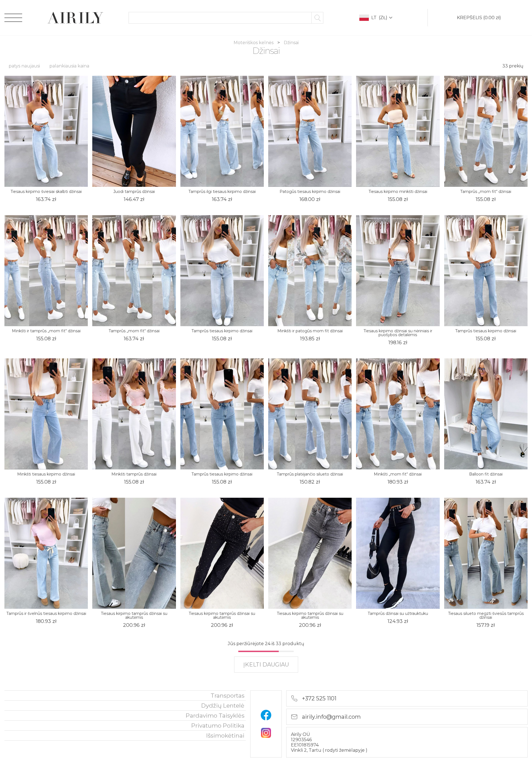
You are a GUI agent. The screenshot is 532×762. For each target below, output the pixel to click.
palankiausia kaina (69, 66)
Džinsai (291, 42)
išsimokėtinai (225, 735)
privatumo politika (217, 725)
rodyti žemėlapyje (345, 750)
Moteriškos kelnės (254, 42)
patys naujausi (24, 66)
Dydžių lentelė (222, 705)
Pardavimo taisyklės (215, 715)
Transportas (227, 695)
